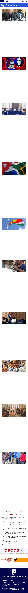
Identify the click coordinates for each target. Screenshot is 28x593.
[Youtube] (12, 550)
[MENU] (26, 1)
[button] (22, 550)
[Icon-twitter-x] (9, 550)
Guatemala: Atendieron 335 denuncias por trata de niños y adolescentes (15, 521)
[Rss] (18, 550)
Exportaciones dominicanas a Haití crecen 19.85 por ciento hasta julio (15, 533)
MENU (23, 1)
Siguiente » (21, 511)
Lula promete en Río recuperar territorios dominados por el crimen (15, 540)
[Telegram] (15, 550)
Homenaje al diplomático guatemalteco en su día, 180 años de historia (15, 529)
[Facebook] (6, 550)
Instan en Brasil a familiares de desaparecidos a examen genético (13, 525)
